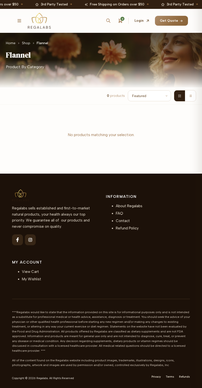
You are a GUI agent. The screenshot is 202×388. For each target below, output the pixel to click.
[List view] (190, 95)
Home (11, 43)
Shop (26, 43)
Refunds (184, 376)
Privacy (156, 376)
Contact (123, 221)
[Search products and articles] (108, 20)
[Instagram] (30, 239)
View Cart (30, 271)
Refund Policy (127, 228)
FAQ (119, 213)
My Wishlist (31, 279)
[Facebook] (17, 239)
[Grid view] (179, 95)
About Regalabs (129, 206)
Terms (170, 376)
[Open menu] (19, 20)
